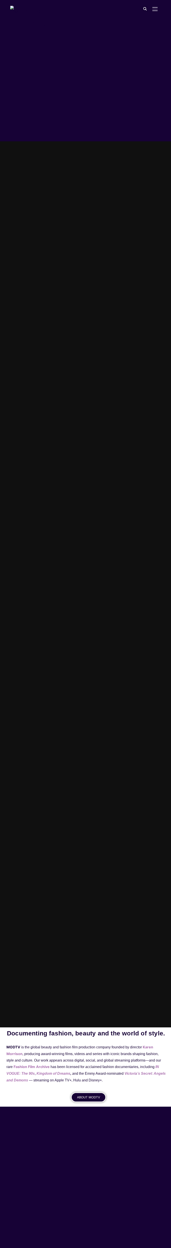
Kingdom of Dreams (53, 1073)
